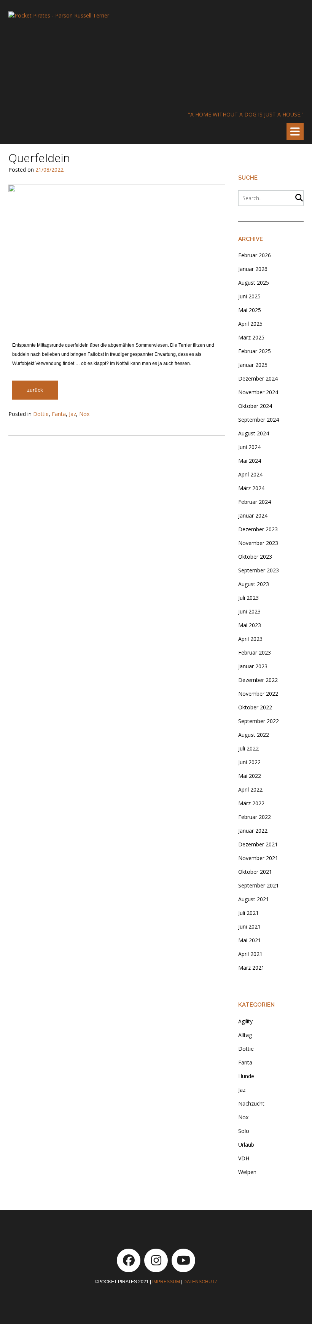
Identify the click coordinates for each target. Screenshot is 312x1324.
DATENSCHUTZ (200, 1281)
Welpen (247, 1172)
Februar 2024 (254, 501)
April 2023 (250, 638)
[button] (295, 131)
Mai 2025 (249, 310)
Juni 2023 (249, 611)
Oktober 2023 (255, 556)
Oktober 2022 (255, 707)
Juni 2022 (249, 762)
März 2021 (251, 967)
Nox (84, 413)
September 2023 (258, 570)
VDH (243, 1158)
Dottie (41, 413)
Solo (243, 1130)
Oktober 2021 (255, 871)
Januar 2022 (252, 830)
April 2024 (250, 474)
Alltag (245, 1035)
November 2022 (258, 693)
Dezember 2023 (258, 529)
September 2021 (258, 885)
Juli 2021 (248, 912)
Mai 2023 (249, 625)
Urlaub (246, 1144)
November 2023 (258, 542)
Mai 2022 (249, 775)
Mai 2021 (249, 940)
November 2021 (258, 858)
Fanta (59, 413)
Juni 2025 (249, 296)
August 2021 (253, 899)
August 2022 (253, 734)
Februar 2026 (254, 255)
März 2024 (251, 488)
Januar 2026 (252, 268)
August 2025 (253, 282)
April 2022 (250, 789)
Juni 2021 (249, 926)
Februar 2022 (254, 817)
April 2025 (250, 323)
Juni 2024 (249, 447)
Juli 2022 (248, 748)
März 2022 (251, 803)
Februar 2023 (254, 652)
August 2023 (253, 584)
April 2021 (250, 954)
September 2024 (258, 419)
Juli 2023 (248, 597)
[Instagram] (156, 1260)
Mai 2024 (249, 460)
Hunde (246, 1076)
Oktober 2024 (255, 405)
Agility (245, 1021)
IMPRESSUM (166, 1281)
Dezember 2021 (258, 844)
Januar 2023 (252, 666)
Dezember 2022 (258, 680)
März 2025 (251, 337)
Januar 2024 (252, 515)
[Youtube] (183, 1260)
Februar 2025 (254, 351)
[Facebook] (128, 1260)
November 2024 (258, 392)
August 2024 (253, 433)
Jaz (72, 413)
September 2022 (258, 721)
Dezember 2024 (258, 378)
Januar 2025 (252, 364)
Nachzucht (251, 1103)
